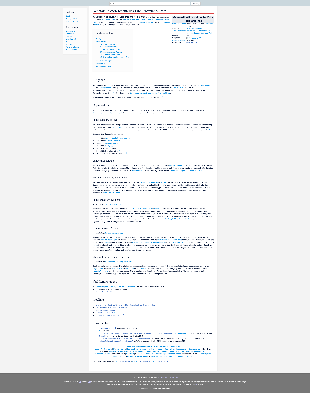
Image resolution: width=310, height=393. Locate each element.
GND (117, 361)
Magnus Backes (111, 143)
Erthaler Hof (165, 22)
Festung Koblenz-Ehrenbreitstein (178, 218)
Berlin (123, 349)
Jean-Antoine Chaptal (108, 239)
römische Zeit (116, 268)
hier (80, 382)
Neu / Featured (72, 21)
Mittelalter (130, 268)
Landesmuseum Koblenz (115, 204)
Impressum (144, 388)
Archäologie (148, 353)
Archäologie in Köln (102, 353)
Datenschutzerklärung (161, 388)
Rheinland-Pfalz (108, 19)
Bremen (143, 349)
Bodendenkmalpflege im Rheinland (146, 351)
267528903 (162, 361)
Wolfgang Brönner (112, 145)
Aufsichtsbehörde (179, 30)
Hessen (160, 349)
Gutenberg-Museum (181, 242)
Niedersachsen (195, 349)
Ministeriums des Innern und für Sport (107, 112)
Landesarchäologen (177, 170)
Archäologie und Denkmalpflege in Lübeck (167, 356)
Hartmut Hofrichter (112, 140)
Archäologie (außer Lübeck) (138, 356)
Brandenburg (132, 349)
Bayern (116, 349)
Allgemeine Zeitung (182, 333)
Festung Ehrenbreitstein (149, 182)
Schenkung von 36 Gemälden (170, 239)
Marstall (107, 242)
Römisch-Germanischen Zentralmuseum (148, 242)
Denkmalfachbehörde (194, 28)
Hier (89, 382)
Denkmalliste (178, 87)
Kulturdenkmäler (117, 127)
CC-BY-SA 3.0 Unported (168, 377)
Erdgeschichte (137, 170)
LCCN (134, 361)
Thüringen (188, 356)
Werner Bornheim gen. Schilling (117, 138)
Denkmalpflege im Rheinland (120, 351)
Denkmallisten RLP (103, 291)
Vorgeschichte (98, 268)
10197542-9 (124, 361)
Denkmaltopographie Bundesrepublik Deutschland (115, 286)
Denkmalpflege (105, 87)
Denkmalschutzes (205, 85)
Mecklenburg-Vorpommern (176, 349)
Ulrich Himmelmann (196, 170)
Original (101, 336)
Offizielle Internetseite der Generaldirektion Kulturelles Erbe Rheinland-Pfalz (125, 305)
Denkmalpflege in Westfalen (173, 351)
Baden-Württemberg (103, 349)
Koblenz (164, 182)
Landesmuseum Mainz (114, 233)
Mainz (200, 37)
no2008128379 (144, 361)
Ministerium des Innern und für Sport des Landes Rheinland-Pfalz (199, 31)
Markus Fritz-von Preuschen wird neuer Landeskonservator (126, 338)
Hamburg (151, 349)
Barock (144, 268)
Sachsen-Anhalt (174, 353)
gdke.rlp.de (190, 42)
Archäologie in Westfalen (195, 351)
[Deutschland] (192, 37)
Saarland (130, 353)
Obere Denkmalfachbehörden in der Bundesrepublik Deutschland (153, 346)
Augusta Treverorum (101, 271)
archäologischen (175, 165)
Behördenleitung (178, 40)
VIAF (155, 361)
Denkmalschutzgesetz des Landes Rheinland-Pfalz (150, 93)
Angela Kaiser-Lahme (111, 192)
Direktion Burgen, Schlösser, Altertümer (111, 307)
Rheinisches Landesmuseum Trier (118, 261)
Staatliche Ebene (179, 24)
